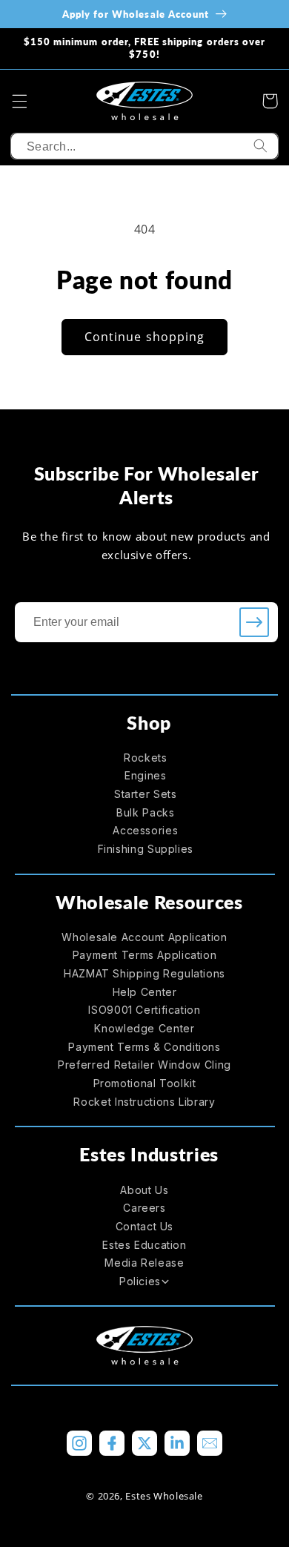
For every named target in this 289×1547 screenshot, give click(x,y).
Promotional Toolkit (144, 1083)
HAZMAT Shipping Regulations (144, 973)
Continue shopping (144, 337)
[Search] (261, 146)
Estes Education (144, 1244)
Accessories (145, 830)
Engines (145, 775)
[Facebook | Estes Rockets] (111, 1443)
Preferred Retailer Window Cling (144, 1064)
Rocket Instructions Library (144, 1101)
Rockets (145, 757)
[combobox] (144, 146)
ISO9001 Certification (144, 1009)
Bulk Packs (145, 812)
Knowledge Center (144, 1028)
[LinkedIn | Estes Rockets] (177, 1443)
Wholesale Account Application (144, 937)
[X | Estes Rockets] (144, 1443)
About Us (144, 1190)
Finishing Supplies (145, 848)
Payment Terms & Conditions (144, 1046)
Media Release (144, 1262)
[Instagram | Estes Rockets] (79, 1443)
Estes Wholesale (163, 1496)
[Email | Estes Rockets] (209, 1443)
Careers (144, 1207)
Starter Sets (145, 794)
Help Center (145, 992)
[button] (19, 101)
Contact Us (144, 1226)
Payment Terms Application (145, 955)
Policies (140, 1281)
